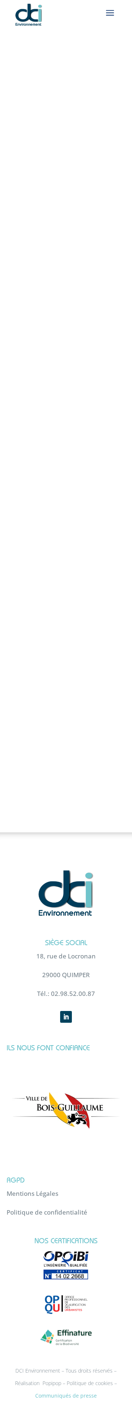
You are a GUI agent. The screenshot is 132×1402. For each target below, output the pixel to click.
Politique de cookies (90, 1383)
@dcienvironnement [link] (72, 453)
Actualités (55, 101)
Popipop (52, 1383)
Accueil (23, 101)
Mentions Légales (32, 1193)
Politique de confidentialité (47, 1212)
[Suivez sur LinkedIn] (66, 1017)
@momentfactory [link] (83, 378)
